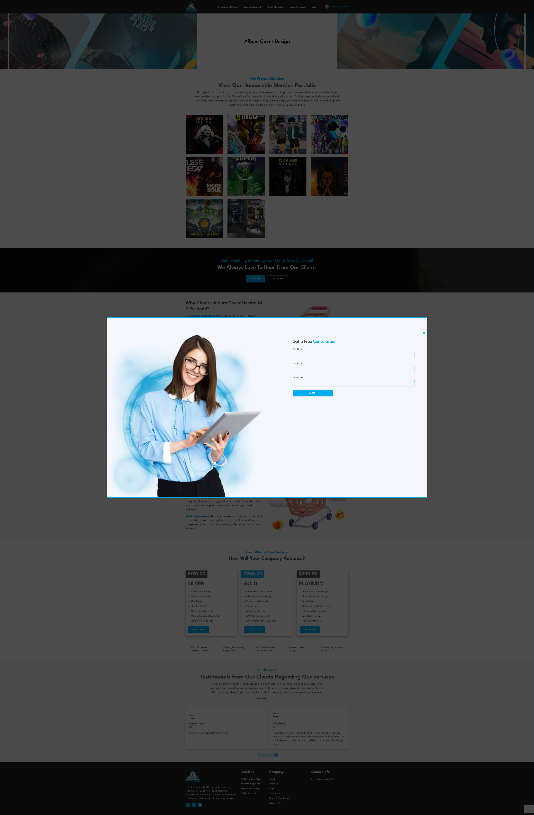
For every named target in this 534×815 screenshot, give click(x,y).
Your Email (297, 364)
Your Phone (298, 378)
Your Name (298, 349)
